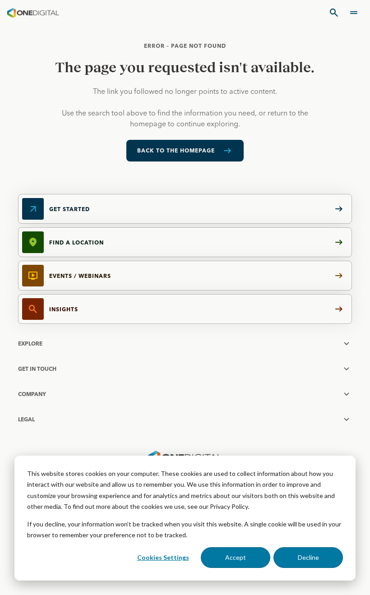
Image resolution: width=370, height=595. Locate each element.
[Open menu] (354, 13)
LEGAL (26, 419)
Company (32, 394)
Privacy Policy (229, 506)
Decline (308, 557)
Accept (235, 557)
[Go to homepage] (33, 13)
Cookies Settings (163, 557)
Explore (30, 343)
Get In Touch (37, 368)
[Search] (334, 13)
